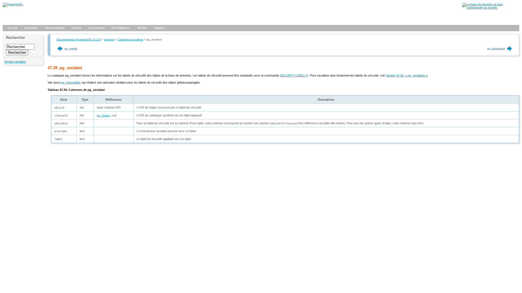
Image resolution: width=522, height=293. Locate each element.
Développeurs (120, 27)
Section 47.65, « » (407, 75)
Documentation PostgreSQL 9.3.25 (79, 39)
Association (96, 27)
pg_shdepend (496, 48)
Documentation (55, 27)
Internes (109, 39)
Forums (77, 27)
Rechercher (15, 38)
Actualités (31, 27)
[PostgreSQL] (13, 4)
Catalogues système (130, 39)
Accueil (12, 27)
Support (159, 27)
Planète (142, 27)
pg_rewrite (70, 48)
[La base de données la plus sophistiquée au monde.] (490, 7)
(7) (294, 75)
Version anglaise (15, 61)
